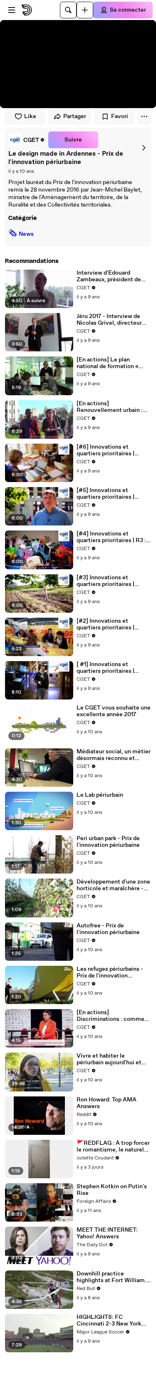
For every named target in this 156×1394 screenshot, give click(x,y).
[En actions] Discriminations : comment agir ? (113, 1016)
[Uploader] (85, 10)
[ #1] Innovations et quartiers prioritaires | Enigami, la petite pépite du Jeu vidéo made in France (114, 667)
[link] (26, 139)
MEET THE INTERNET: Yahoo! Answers (107, 1233)
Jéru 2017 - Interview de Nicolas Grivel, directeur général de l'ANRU (109, 319)
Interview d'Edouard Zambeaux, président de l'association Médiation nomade (109, 276)
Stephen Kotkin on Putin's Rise (112, 1190)
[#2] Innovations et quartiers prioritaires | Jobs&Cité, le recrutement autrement (112, 624)
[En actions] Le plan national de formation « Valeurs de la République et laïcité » (113, 363)
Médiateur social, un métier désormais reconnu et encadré (114, 755)
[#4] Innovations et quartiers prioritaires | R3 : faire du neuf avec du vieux (112, 537)
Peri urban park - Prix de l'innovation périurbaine (108, 842)
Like (30, 116)
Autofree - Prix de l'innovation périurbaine (108, 929)
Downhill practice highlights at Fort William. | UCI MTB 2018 (113, 1277)
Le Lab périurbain (100, 795)
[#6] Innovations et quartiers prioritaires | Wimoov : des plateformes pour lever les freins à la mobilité (112, 450)
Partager (74, 116)
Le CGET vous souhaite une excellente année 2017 (114, 711)
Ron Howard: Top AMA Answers (106, 1103)
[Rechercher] (68, 10)
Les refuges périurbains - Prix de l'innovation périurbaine (110, 972)
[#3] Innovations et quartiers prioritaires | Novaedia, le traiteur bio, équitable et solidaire (109, 581)
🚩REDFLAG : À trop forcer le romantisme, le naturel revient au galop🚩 (113, 1146)
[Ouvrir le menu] (11, 10)
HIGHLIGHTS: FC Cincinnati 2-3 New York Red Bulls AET (109, 1320)
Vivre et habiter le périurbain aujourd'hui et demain (109, 1059)
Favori (119, 116)
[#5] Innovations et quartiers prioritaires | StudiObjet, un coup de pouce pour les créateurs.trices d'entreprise (108, 493)
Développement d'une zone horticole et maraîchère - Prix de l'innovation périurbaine (113, 885)
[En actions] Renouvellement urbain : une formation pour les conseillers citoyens (110, 407)
